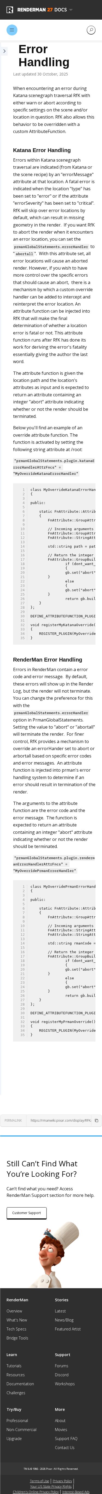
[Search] (91, 30)
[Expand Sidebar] (4, 569)
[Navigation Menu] (12, 30)
